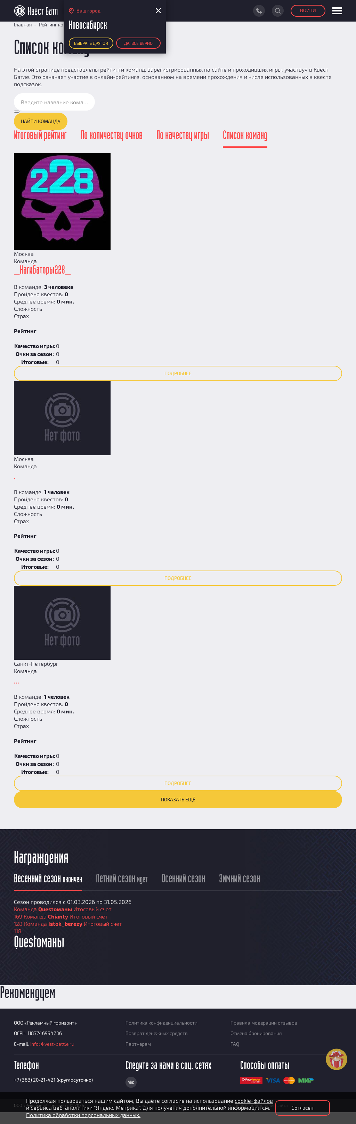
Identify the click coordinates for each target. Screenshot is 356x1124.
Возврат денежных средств (157, 1033)
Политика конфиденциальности (161, 1023)
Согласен (302, 1108)
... (16, 680)
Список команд (245, 135)
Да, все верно (138, 43)
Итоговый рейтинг (40, 135)
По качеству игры (182, 135)
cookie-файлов (254, 1100)
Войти (308, 10)
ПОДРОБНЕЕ (178, 373)
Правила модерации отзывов (263, 1023)
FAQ (234, 1044)
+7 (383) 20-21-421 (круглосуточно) (53, 1080)
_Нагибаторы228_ (42, 270)
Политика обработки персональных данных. (83, 1114)
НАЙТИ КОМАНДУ (40, 121)
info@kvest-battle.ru (52, 1044)
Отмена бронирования (256, 1033)
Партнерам (138, 1044)
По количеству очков (112, 135)
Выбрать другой (91, 43)
